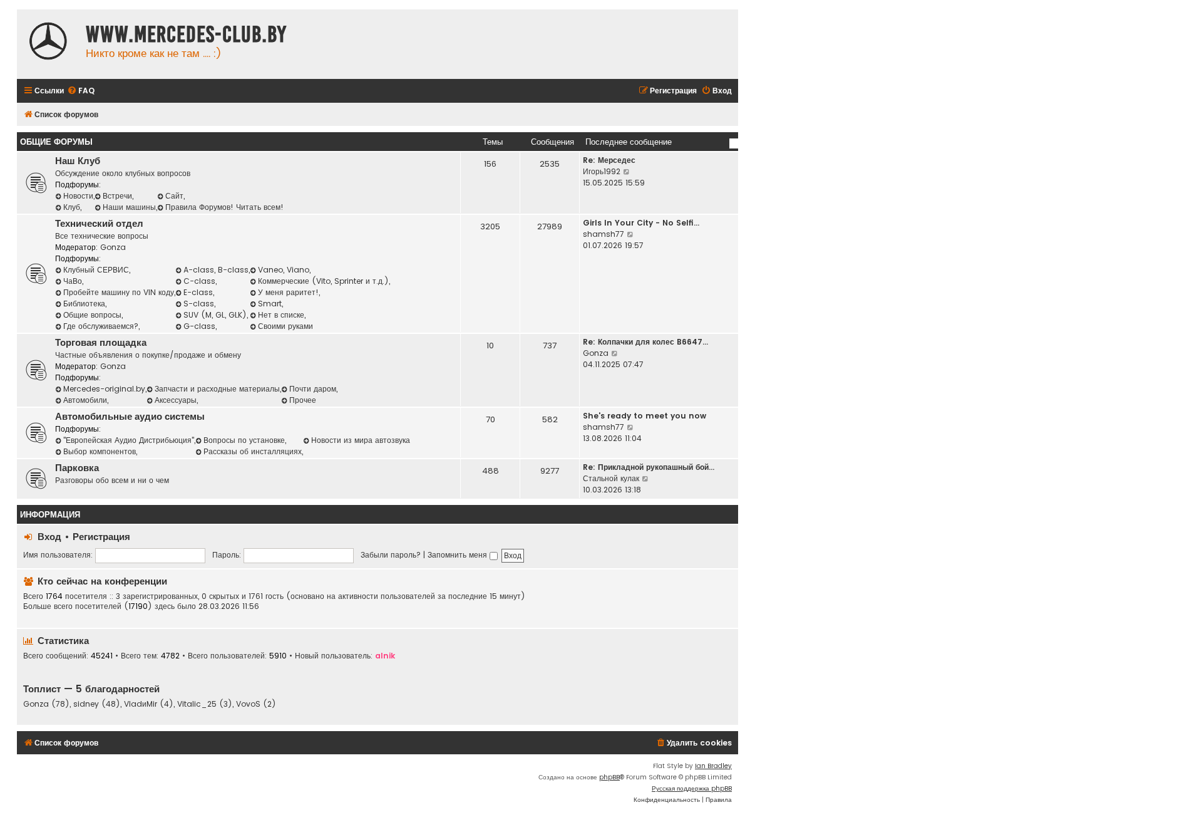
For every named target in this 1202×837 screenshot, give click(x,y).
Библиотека (84, 303)
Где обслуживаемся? (100, 326)
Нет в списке (281, 314)
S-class (198, 303)
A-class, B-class (216, 269)
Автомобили (85, 400)
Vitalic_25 (197, 704)
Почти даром (312, 388)
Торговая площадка (100, 342)
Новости (78, 195)
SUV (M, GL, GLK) (215, 314)
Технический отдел (99, 223)
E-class (198, 292)
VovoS (248, 704)
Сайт (174, 195)
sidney (86, 704)
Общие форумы (56, 142)
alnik (385, 655)
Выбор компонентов (99, 451)
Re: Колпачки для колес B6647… (645, 341)
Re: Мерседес (609, 160)
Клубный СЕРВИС (96, 269)
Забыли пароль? (391, 554)
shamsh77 (603, 234)
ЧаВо (72, 281)
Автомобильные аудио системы (130, 416)
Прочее (302, 400)
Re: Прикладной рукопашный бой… (648, 467)
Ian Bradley (713, 766)
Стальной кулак (611, 478)
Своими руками (285, 326)
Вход (49, 536)
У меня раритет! (288, 292)
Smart (270, 303)
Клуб (71, 207)
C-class (199, 281)
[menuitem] (81, 91)
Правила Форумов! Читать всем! (224, 207)
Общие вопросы (92, 314)
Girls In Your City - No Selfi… (641, 222)
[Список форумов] (48, 43)
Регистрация (101, 536)
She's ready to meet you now (644, 415)
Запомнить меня (459, 554)
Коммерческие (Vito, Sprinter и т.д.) (323, 281)
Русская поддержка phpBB (692, 788)
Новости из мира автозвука (360, 440)
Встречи (117, 195)
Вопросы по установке (244, 440)
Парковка (77, 468)
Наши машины (129, 207)
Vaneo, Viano (283, 269)
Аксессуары (176, 400)
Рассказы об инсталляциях (252, 451)
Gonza (113, 247)
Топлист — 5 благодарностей (91, 688)
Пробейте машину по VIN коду (118, 292)
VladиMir (140, 704)
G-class (199, 326)
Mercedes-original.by (104, 388)
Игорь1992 (601, 171)
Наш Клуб (77, 161)
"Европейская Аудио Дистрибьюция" (128, 440)
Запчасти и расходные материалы (217, 388)
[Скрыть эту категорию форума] (733, 143)
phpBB (609, 777)
